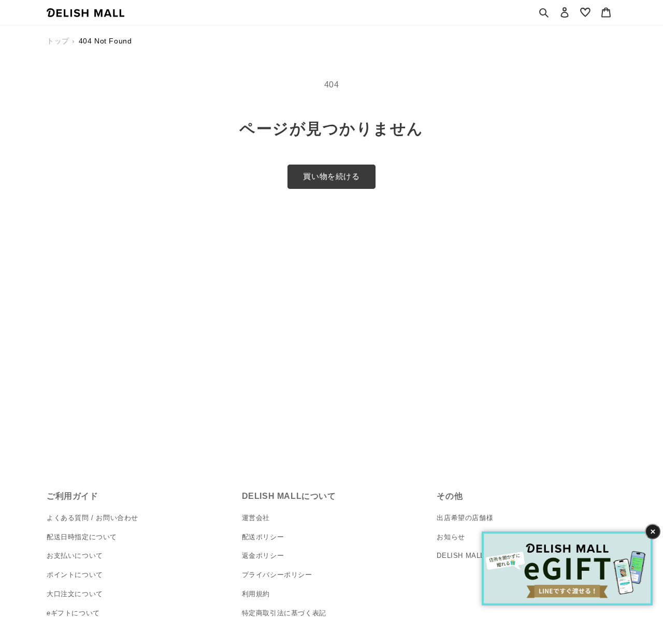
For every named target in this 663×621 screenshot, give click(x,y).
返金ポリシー (263, 555)
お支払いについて (75, 555)
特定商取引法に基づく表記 (284, 613)
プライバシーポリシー (277, 575)
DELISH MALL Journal (473, 555)
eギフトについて (73, 613)
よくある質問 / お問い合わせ (92, 518)
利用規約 (256, 594)
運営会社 (256, 518)
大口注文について (75, 594)
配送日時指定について (82, 537)
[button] (544, 12)
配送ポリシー (263, 537)
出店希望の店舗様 (465, 518)
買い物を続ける (331, 176)
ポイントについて (75, 575)
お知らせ (451, 537)
